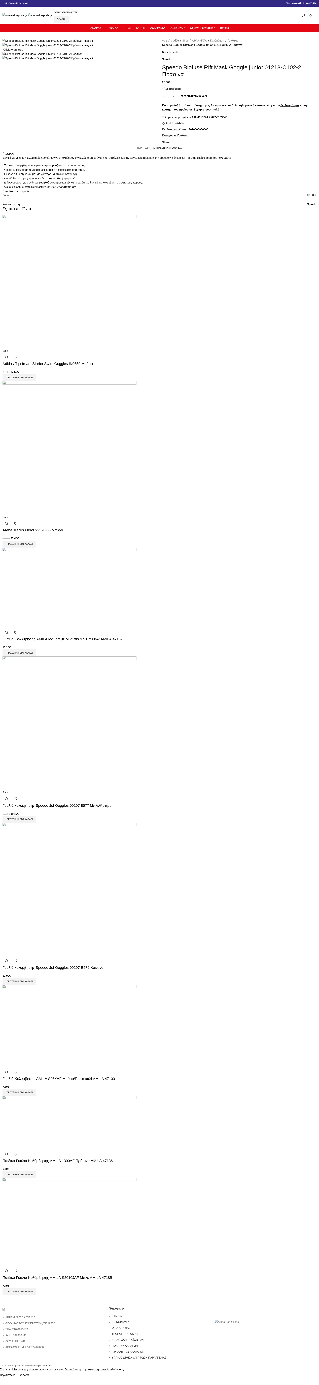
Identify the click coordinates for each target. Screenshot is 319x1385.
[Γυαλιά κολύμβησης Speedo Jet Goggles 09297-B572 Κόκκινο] (69, 889)
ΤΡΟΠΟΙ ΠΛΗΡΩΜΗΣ (125, 1333)
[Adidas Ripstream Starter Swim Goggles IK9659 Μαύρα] (69, 281)
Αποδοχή (24, 1375)
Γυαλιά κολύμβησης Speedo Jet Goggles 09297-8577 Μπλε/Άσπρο (57, 805)
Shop (185, 40)
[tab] (143, 148)
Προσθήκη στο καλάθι (194, 96)
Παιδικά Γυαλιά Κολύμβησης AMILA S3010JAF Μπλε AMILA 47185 (57, 1278)
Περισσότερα (8, 1375)
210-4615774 (200, 117)
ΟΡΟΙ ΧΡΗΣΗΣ (121, 1327)
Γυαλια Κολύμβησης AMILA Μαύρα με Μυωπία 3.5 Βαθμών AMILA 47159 (63, 639)
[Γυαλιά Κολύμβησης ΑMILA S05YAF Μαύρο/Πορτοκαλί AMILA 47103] (69, 1026)
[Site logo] (15, 15)
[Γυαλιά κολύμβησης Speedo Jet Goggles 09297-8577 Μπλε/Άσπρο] (69, 723)
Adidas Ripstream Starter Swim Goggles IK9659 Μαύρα (48, 364)
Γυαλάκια (232, 40)
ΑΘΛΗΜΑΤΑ (199, 40)
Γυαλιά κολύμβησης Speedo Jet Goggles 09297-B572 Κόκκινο (53, 967)
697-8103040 (219, 117)
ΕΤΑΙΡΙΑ (117, 1316)
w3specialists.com (43, 1365)
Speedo (166, 59)
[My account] (303, 15)
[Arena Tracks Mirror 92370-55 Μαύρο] (69, 447)
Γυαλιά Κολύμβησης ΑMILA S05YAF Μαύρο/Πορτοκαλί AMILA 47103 (59, 1079)
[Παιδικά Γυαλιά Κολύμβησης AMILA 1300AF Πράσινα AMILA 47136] (69, 1122)
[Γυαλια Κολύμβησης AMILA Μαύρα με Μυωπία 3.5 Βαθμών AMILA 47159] (69, 587)
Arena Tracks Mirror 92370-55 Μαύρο (33, 530)
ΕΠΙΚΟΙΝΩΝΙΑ (120, 1322)
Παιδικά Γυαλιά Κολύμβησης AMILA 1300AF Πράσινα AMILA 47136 (58, 1161)
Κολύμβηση (217, 40)
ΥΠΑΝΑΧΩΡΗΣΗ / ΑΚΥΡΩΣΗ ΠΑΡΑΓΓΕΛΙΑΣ (139, 1357)
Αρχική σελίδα (170, 40)
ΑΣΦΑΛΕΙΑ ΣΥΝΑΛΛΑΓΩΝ (128, 1351)
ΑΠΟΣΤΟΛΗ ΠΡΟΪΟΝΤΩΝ (128, 1339)
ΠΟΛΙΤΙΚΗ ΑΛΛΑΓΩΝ (125, 1345)
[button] (19, 377)
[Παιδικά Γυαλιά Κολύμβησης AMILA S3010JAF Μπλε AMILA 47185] (69, 1222)
